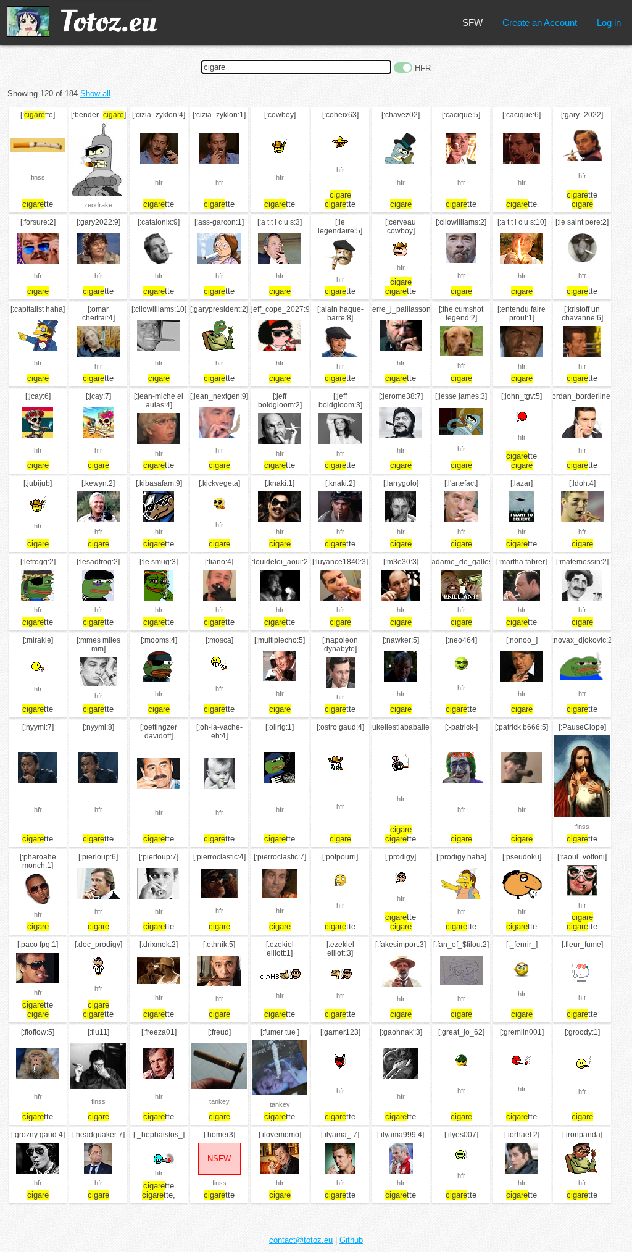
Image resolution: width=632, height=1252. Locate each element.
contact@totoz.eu (301, 1240)
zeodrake (98, 205)
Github (351, 1240)
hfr (159, 182)
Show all (95, 93)
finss (38, 177)
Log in (609, 22)
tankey (219, 1101)
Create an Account (539, 22)
